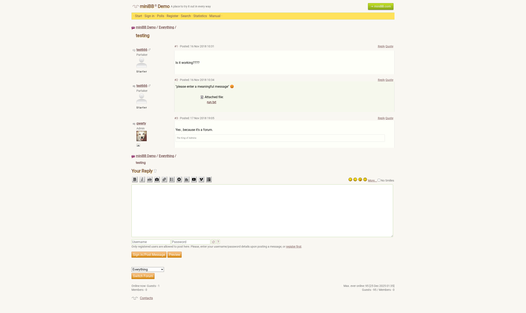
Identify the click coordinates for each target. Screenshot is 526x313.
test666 (141, 50)
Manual (214, 16)
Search (186, 16)
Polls (160, 16)
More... (372, 180)
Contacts (146, 298)
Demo (164, 6)
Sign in (149, 16)
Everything (166, 27)
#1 (176, 46)
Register (172, 16)
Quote (389, 46)
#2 (176, 79)
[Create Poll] (186, 179)
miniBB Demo (146, 27)
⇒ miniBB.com (381, 6)
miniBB (147, 6)
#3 (176, 118)
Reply (381, 46)
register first (293, 246)
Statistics (200, 16)
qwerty (141, 123)
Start (138, 16)
